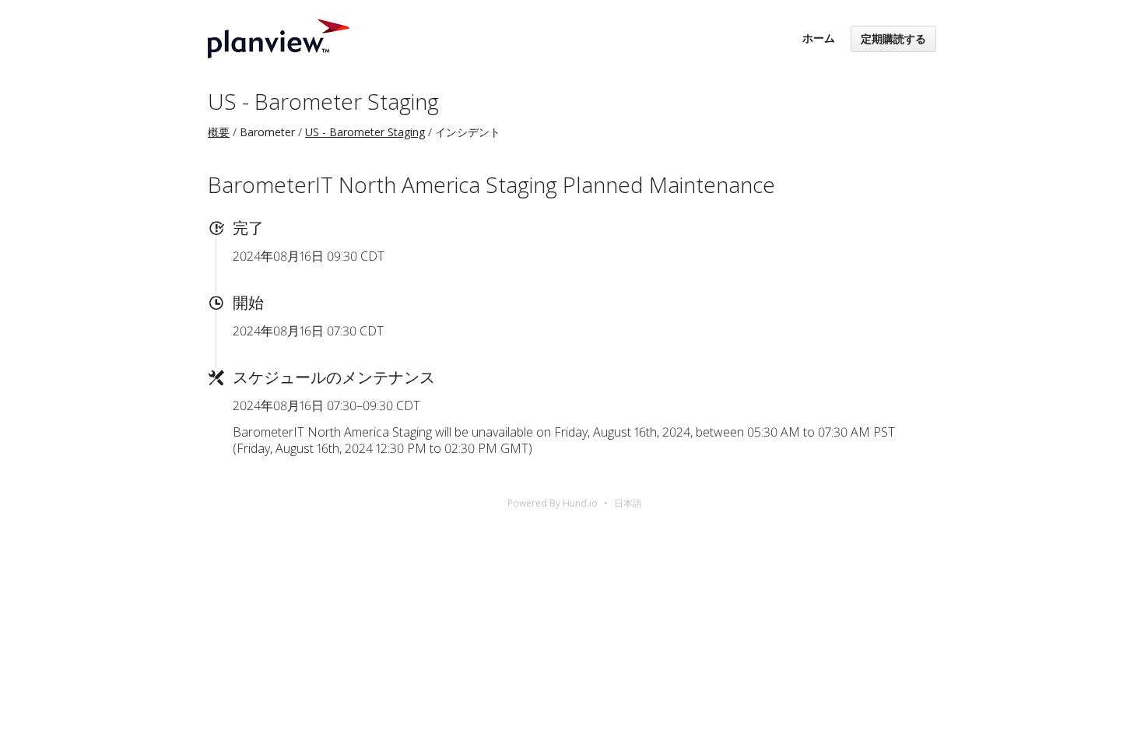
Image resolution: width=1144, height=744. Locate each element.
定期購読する (893, 38)
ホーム (818, 37)
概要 (219, 132)
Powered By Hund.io (552, 503)
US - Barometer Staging (323, 101)
